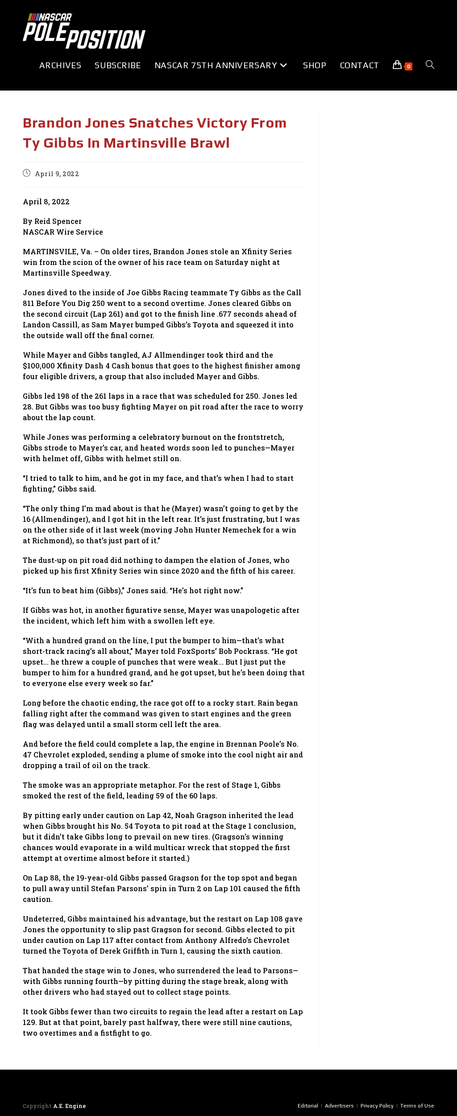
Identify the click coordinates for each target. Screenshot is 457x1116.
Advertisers (339, 1106)
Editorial (308, 1106)
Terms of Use (417, 1106)
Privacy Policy (377, 1106)
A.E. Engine (69, 1105)
